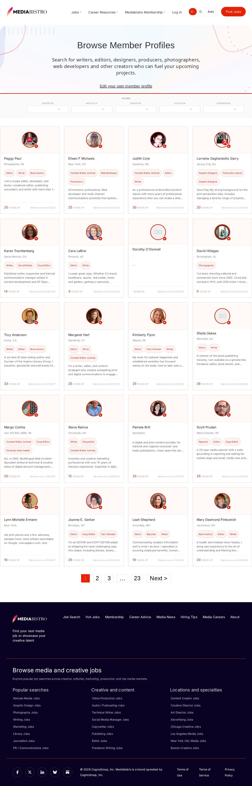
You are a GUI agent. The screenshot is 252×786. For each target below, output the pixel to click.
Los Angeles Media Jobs (187, 733)
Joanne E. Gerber (81, 520)
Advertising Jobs (182, 719)
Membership (114, 617)
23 (137, 578)
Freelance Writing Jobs (107, 748)
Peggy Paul (12, 158)
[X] (30, 772)
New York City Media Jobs (188, 740)
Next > (158, 578)
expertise (48, 103)
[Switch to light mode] (193, 11)
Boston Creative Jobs (185, 748)
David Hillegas (208, 251)
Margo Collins (14, 427)
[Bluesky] (55, 772)
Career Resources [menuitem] (101, 12)
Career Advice (140, 617)
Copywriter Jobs (103, 726)
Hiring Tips (189, 617)
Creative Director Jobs (185, 705)
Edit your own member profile (126, 86)
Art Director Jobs (182, 712)
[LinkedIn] (42, 772)
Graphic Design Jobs (27, 705)
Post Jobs (233, 12)
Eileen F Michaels (81, 158)
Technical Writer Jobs (106, 712)
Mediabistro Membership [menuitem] (144, 12)
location (180, 103)
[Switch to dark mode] (201, 11)
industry (135, 103)
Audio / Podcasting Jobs (108, 705)
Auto (211, 11)
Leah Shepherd (143, 520)
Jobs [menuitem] (75, 12)
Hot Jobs (92, 617)
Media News (166, 617)
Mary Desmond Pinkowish (216, 520)
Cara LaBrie (77, 251)
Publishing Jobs (102, 733)
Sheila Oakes (206, 333)
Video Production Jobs (107, 698)
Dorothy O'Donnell (146, 249)
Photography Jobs (25, 712)
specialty (92, 103)
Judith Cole (141, 158)
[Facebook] (17, 772)
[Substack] (67, 772)
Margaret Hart (78, 335)
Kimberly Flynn (143, 335)
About (234, 617)
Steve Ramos (78, 427)
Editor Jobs (99, 740)
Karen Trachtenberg (19, 251)
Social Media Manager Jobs (110, 719)
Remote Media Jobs (26, 698)
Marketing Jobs (23, 726)
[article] (29, 170)
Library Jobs (21, 733)
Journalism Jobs (24, 740)
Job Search (71, 617)
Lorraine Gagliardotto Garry (218, 158)
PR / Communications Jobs (30, 748)
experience (224, 103)
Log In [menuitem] (177, 12)
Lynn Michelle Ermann (20, 520)
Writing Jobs (21, 719)
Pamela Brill (141, 427)
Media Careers (214, 617)
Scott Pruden (206, 427)
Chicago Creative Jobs (186, 726)
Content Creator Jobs (185, 698)
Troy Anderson (15, 335)
